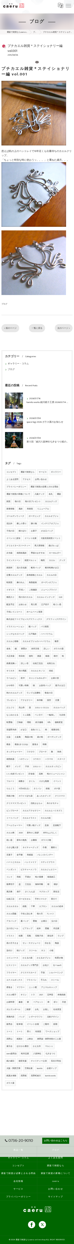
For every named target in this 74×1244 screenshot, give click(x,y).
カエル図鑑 (11, 913)
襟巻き (9, 987)
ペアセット (38, 1002)
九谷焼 (62, 715)
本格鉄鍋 (61, 994)
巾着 (45, 847)
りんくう (10, 788)
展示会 (9, 1046)
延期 (55, 1024)
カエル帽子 (11, 994)
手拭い (22, 589)
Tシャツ (50, 913)
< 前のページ (10, 328)
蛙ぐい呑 (57, 604)
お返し (46, 1009)
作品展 (56, 928)
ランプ (61, 935)
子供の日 (10, 531)
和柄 (45, 744)
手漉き (28, 877)
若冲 (23, 678)
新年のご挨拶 (33, 832)
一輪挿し (51, 715)
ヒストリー (11, 965)
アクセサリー (27, 700)
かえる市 (37, 1046)
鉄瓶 (25, 906)
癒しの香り (22, 523)
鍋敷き (22, 781)
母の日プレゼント (33, 501)
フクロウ (30, 751)
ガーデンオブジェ (49, 582)
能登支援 (23, 1061)
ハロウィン (24, 759)
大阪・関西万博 (13, 1068)
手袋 (43, 972)
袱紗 (56, 884)
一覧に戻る (37, 328)
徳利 (31, 656)
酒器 (39, 656)
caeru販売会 (11, 1053)
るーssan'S (57, 965)
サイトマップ (55, 1196)
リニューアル (43, 508)
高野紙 (24, 1075)
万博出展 (29, 1068)
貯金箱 (31, 774)
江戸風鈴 (32, 634)
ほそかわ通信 (23, 1046)
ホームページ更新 (34, 612)
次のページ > (63, 328)
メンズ (18, 766)
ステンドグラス (48, 862)
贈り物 (34, 523)
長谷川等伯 (56, 1061)
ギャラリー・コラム (18, 364)
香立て (54, 899)
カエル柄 (10, 832)
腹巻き (35, 744)
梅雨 (43, 560)
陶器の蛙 (29, 737)
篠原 (57, 641)
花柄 (41, 774)
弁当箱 (9, 553)
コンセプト (11, 472)
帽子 (8, 766)
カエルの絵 (46, 818)
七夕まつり (50, 1053)
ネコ (43, 950)
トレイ (9, 877)
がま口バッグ (47, 531)
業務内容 (10, 1016)
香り (29, 1031)
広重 (57, 700)
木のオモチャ (53, 803)
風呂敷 (9, 891)
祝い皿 (9, 840)
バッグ (22, 1016)
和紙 (19, 877)
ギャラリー (56, 472)
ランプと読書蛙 (33, 693)
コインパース (12, 958)
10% (48, 722)
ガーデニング (34, 516)
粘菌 (21, 935)
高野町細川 (36, 1075)
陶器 (57, 943)
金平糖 (20, 855)
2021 (41, 994)
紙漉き (20, 1039)
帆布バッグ (36, 567)
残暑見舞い (11, 663)
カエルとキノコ (38, 670)
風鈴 (21, 508)
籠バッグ (32, 626)
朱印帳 (40, 700)
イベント (57, 781)
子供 (27, 766)
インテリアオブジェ (50, 523)
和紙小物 (10, 796)
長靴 (29, 935)
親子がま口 (60, 685)
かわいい (37, 766)
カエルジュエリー (49, 869)
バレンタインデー (45, 855)
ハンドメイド (30, 862)
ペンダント (11, 869)
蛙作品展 (25, 1053)
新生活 (56, 891)
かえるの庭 (28, 958)
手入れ (44, 980)
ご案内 (46, 1024)
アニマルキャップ (49, 987)
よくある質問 (12, 479)
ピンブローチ (12, 810)
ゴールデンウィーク (15, 516)
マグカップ (44, 891)
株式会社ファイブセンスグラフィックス (24, 619)
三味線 (20, 722)
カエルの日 (52, 575)
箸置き (24, 648)
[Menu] (68, 5)
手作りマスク (41, 899)
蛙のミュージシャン (56, 774)
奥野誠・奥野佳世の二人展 (49, 1039)
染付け (9, 950)
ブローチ (43, 751)
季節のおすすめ (38, 553)
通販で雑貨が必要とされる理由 (44, 486)
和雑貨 (30, 508)
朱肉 (59, 751)
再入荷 (34, 604)
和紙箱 (30, 855)
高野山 (9, 1039)
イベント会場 (33, 1024)
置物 (35, 921)
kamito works (50, 1075)
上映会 (30, 1039)
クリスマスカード (28, 972)
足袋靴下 (57, 825)
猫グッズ (21, 950)
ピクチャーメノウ (28, 869)
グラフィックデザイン (56, 619)
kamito (39, 1068)
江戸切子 (45, 604)
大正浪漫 (10, 656)
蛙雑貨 (9, 582)
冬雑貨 (38, 1031)
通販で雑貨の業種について (18, 494)
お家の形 (55, 678)
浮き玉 (48, 943)
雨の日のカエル (26, 597)
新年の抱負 (22, 840)
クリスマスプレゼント (16, 803)
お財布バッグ (45, 685)
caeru (55, 1181)
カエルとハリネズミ (54, 810)
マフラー (21, 987)
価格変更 (59, 722)
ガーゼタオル (25, 899)
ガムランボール (13, 1009)
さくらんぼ (30, 891)
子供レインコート (14, 612)
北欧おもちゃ (36, 803)
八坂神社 (37, 1053)
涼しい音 (25, 663)
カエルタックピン (53, 766)
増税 (29, 722)
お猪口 (44, 921)
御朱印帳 (39, 884)
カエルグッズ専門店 (29, 965)
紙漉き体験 (11, 1075)
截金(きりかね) (21, 744)
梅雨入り (10, 597)
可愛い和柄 (24, 685)
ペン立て (39, 715)
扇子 (19, 891)
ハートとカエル (13, 862)
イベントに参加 (13, 538)
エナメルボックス (14, 980)
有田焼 (22, 656)
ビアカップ (28, 928)
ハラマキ (49, 759)
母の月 (40, 913)
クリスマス (60, 796)
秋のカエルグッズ (14, 693)
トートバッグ (12, 818)
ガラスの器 (59, 648)
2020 (21, 832)
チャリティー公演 (39, 1061)
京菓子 (9, 855)
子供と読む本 (27, 913)
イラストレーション (15, 626)
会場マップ (52, 1068)
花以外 (9, 523)
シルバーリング (56, 972)
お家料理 (10, 1002)
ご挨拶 (28, 1009)
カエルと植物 (12, 641)
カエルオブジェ (52, 516)
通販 (59, 494)
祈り (56, 1002)
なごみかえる (12, 715)
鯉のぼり (23, 531)
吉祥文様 (35, 648)
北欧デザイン (53, 1016)
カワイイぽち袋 (26, 796)
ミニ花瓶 (27, 715)
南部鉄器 (10, 759)
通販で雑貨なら (27, 472)
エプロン (43, 906)
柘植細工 (51, 877)
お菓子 (34, 531)
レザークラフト (36, 1016)
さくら (32, 781)
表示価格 (39, 722)
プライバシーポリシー (16, 486)
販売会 (9, 1024)
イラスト (10, 935)
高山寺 (22, 707)
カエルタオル (12, 906)
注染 (8, 737)
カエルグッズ (51, 501)
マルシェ (49, 1046)
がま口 (24, 729)
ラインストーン (13, 560)
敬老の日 (49, 693)
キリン (24, 994)
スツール (33, 950)
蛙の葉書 (39, 877)
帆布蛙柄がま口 (52, 567)
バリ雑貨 (45, 626)
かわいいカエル (42, 707)
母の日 (18, 501)
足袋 (47, 825)
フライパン (31, 980)
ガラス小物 (46, 840)
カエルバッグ (59, 707)
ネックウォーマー (14, 751)
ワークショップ (52, 1031)
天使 (64, 1002)
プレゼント (11, 700)
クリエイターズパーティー (18, 545)
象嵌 (21, 1002)
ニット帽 (33, 987)
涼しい (46, 648)
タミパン (37, 788)
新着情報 (10, 508)
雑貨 (8, 501)
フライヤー (11, 972)
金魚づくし (36, 729)
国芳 (49, 700)
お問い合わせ (41, 479)
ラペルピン (11, 678)
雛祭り (54, 847)
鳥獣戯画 (33, 582)
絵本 (39, 928)
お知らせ (23, 604)
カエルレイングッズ (46, 597)
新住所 (50, 935)
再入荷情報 (39, 545)
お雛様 (34, 840)
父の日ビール (12, 928)
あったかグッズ (44, 796)
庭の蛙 (40, 737)
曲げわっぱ (54, 545)
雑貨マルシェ (30, 560)
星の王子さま (12, 943)
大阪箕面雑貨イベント (51, 538)
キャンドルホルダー (38, 678)
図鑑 (47, 928)
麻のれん (21, 582)
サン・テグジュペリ (31, 943)
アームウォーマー (14, 825)
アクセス (27, 479)
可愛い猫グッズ (33, 825)
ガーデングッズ (54, 737)
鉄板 (48, 788)
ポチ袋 (57, 788)
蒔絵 (51, 670)
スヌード (61, 759)
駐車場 (20, 1024)
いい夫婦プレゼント (15, 774)
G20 (60, 597)
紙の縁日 (10, 1061)
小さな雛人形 (12, 847)
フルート (10, 781)
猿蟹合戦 (55, 729)
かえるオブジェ (44, 958)
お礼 (37, 1009)
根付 (56, 656)
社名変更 (57, 1009)
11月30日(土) (24, 788)
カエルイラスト (29, 818)
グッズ (62, 560)
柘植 (47, 656)
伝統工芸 (10, 899)
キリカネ (10, 670)
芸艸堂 (50, 994)
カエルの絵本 (57, 906)
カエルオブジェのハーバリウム (36, 641)
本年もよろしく (50, 832)
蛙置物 (9, 722)
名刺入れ (51, 663)
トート (9, 1031)
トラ (33, 994)
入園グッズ (39, 494)
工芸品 (28, 884)
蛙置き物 (59, 958)
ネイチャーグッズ (30, 847)
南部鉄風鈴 (22, 553)
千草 (33, 906)
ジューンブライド (49, 589)
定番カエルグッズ (14, 575)
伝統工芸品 (38, 663)
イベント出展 (30, 538)
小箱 (51, 950)
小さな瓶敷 (44, 781)
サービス (43, 472)
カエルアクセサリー (31, 810)
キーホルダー (55, 553)
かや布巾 (10, 685)
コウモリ (37, 759)
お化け (46, 965)
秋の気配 (23, 670)
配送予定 (10, 604)
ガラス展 (10, 1083)
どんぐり (10, 707)
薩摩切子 (10, 884)
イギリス (10, 589)
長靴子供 (39, 935)
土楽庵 (18, 737)
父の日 (54, 921)
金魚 (8, 648)
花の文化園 (22, 567)
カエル (52, 560)
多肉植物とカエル (34, 575)
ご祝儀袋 (33, 589)
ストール (55, 980)
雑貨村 (9, 567)
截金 (8, 744)
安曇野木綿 (11, 729)
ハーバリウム (47, 634)
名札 (51, 494)
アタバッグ (11, 921)
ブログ (4, 304)
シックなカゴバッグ (15, 634)
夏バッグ (25, 921)
